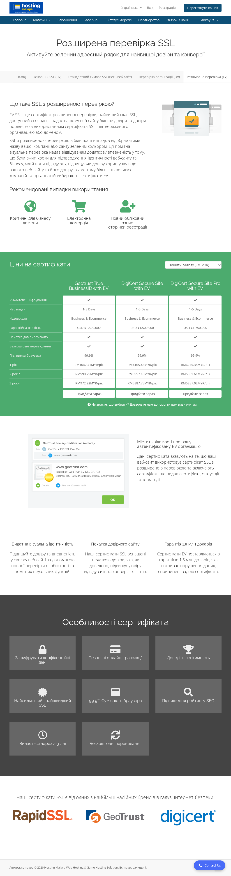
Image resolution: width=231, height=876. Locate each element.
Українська (130, 7)
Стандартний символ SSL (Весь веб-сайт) (100, 77)
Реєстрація (167, 7)
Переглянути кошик (202, 8)
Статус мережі (120, 20)
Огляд (21, 77)
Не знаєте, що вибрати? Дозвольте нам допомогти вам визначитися (144, 404)
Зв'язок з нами (177, 20)
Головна (19, 20)
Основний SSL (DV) (47, 77)
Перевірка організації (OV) (159, 77)
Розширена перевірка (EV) (207, 77)
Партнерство (148, 20)
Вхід (150, 7)
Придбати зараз (89, 394)
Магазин (41, 20)
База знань (92, 20)
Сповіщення (67, 20)
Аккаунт (208, 20)
